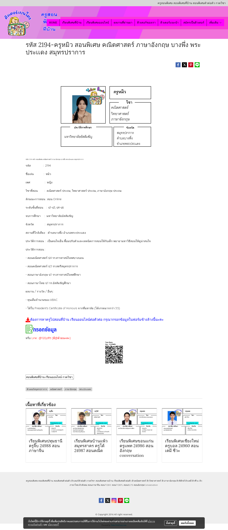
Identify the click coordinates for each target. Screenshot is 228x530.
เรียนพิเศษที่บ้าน (71, 22)
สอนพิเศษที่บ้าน (45, 480)
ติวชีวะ (195, 480)
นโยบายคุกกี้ (53, 524)
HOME (53, 22)
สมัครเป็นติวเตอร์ (193, 22)
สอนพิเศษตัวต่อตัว (62, 480)
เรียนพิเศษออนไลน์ (97, 22)
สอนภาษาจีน (94, 485)
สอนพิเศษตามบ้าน (104, 480)
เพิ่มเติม (214, 22)
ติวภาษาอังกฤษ (169, 480)
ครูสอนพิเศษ (32, 480)
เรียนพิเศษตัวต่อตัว (123, 480)
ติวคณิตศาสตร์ (139, 480)
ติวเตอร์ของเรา (146, 22)
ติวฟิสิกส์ (181, 480)
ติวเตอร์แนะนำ (169, 22)
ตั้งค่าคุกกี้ (170, 523)
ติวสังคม (83, 485)
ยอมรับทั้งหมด (187, 523)
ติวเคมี (188, 480)
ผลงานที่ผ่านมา (123, 22)
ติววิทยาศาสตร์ (154, 480)
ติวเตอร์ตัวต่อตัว (79, 480)
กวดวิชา (91, 480)
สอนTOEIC (106, 485)
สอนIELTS (128, 485)
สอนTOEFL (117, 485)
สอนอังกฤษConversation (146, 485)
